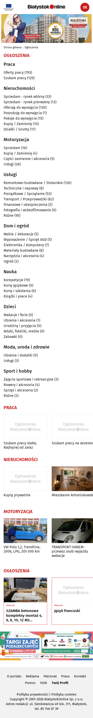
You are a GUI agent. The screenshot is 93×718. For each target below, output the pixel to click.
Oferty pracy (14, 72)
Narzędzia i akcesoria (21, 256)
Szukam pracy (15, 78)
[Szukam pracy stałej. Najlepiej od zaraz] (25, 426)
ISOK (43, 683)
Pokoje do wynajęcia (20, 118)
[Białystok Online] (46, 7)
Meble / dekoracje (18, 234)
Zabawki (10, 336)
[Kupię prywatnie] (25, 478)
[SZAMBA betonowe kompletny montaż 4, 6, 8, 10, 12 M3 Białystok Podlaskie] (25, 590)
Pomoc (30, 683)
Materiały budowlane (21, 250)
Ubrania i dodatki (18, 355)
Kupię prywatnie (17, 495)
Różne (9, 215)
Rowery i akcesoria (19, 385)
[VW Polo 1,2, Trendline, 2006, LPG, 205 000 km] (25, 530)
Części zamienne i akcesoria (26, 159)
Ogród (9, 261)
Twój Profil (60, 683)
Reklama (32, 676)
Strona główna (13, 47)
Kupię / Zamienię (18, 124)
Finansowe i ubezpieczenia (25, 204)
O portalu (14, 676)
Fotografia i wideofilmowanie (27, 210)
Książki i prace (15, 296)
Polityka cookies (63, 694)
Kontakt (80, 676)
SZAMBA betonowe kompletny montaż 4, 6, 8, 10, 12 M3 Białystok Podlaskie (24, 615)
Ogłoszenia (31, 47)
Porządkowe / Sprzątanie (24, 194)
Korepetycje (13, 280)
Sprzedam (12, 148)
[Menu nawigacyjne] (84, 7)
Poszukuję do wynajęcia (23, 113)
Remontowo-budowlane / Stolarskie (33, 183)
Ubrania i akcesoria (19, 320)
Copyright (17, 699)
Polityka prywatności (32, 694)
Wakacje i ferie (16, 315)
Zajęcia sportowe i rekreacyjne (28, 379)
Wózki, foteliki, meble (21, 331)
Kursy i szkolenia (17, 291)
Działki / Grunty (16, 129)
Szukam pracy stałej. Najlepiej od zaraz (20, 445)
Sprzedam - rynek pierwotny (27, 102)
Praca (65, 676)
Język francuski (67, 611)
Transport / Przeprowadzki (25, 199)
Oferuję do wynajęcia (21, 107)
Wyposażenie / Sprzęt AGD (25, 239)
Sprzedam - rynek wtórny (24, 96)
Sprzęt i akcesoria (18, 390)
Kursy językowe (16, 285)
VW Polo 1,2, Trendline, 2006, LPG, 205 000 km (22, 549)
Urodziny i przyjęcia (20, 326)
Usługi (9, 164)
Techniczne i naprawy (21, 188)
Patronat (50, 676)
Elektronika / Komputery (24, 245)
